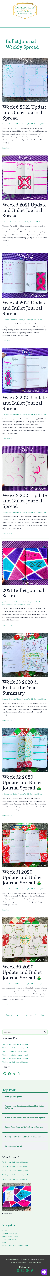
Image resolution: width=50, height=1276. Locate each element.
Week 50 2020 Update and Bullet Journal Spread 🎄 (22, 972)
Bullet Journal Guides (10, 1236)
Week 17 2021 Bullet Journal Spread (15, 1044)
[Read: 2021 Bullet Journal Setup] (25, 563)
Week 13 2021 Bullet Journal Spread (15, 1055)
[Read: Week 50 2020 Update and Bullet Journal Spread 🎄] (25, 939)
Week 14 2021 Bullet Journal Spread (15, 1051)
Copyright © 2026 (18, 1259)
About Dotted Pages (9, 1233)
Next (44, 1015)
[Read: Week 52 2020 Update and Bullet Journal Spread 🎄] (25, 750)
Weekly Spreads (34, 124)
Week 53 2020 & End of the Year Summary (20, 688)
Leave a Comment (9, 124)
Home (4, 1231)
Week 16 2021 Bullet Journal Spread (15, 1048)
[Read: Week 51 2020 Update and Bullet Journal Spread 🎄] (25, 845)
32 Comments (7, 602)
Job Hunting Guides (9, 1239)
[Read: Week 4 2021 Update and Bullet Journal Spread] (25, 275)
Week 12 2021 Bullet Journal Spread (15, 1058)
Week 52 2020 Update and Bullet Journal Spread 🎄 (22, 783)
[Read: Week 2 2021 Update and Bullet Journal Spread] (25, 468)
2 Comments (7, 222)
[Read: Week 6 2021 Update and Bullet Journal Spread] (25, 80)
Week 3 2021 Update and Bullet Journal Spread (24, 403)
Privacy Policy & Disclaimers (32, 1262)
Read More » (7, 148)
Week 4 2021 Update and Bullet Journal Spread (24, 308)
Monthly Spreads (31, 602)
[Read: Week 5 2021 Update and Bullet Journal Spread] (25, 177)
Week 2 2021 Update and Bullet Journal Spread (24, 501)
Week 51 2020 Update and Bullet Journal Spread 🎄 (22, 878)
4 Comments (7, 320)
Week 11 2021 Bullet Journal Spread (15, 1062)
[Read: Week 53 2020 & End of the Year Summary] (25, 655)
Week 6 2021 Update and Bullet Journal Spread (24, 113)
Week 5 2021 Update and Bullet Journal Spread (24, 210)
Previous (7, 1015)
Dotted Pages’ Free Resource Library (15, 1245)
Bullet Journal (22, 124)
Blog (4, 1242)
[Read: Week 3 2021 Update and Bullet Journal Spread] (25, 370)
